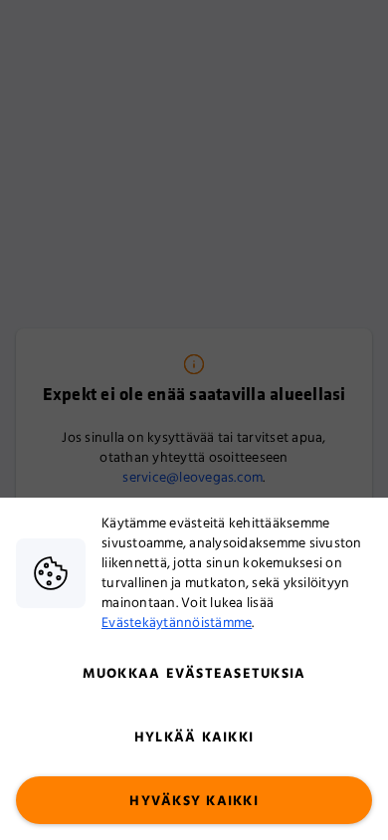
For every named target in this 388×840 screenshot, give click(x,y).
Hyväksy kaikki (194, 801)
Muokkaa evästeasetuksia (194, 674)
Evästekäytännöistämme (176, 623)
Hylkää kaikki (194, 737)
